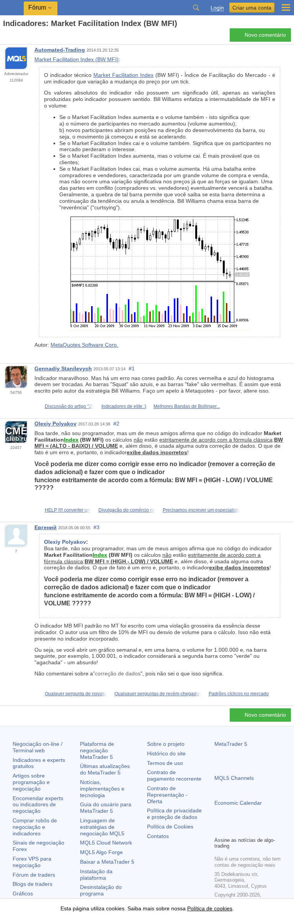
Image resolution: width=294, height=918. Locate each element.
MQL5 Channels (234, 778)
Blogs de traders (32, 884)
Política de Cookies (170, 826)
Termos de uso (165, 763)
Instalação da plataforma (96, 874)
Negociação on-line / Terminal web (37, 747)
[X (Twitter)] (243, 829)
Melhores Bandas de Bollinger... (187, 406)
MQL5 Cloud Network (106, 843)
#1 (132, 368)
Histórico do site (166, 753)
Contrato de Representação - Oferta (167, 794)
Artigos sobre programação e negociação (31, 782)
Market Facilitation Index (123, 75)
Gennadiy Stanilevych (63, 368)
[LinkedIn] (268, 829)
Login (217, 8)
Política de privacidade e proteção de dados (174, 813)
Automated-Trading (59, 50)
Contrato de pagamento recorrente (174, 775)
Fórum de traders (34, 875)
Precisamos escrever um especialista (201, 510)
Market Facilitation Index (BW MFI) (76, 59)
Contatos (158, 836)
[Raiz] (5, 37)
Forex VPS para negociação (32, 862)
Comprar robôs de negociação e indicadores (35, 826)
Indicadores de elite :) (123, 406)
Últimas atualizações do (105, 769)
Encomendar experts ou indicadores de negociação (38, 804)
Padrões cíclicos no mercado (239, 693)
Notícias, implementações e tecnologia (102, 788)
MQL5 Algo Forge (101, 852)
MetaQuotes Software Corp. (84, 345)
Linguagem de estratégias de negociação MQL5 (102, 826)
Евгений (45, 527)
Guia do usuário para (105, 807)
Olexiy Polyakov (55, 424)
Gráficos (23, 893)
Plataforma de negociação (97, 750)
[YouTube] (255, 829)
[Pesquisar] (196, 7)
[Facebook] (219, 829)
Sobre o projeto (166, 744)
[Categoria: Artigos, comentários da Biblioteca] (14, 37)
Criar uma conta (251, 8)
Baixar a (107, 862)
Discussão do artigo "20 (69, 406)
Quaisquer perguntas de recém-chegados (157, 693)
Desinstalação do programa (101, 890)
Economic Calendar (238, 803)
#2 (116, 424)
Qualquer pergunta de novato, (76, 693)
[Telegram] (231, 829)
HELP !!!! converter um (68, 510)
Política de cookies (209, 908)
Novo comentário (265, 35)
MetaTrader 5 (230, 744)
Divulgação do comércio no (126, 510)
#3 (96, 527)
